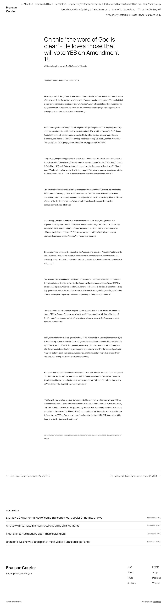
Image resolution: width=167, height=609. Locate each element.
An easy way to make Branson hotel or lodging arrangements (42, 525)
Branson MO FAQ (44, 3)
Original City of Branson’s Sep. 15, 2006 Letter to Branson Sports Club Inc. (104, 3)
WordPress (157, 602)
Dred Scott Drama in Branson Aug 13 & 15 (30, 475)
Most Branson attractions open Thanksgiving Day (36, 533)
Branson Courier (11, 9)
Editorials (83, 66)
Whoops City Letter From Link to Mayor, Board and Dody (133, 14)
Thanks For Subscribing (123, 9)
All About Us (27, 3)
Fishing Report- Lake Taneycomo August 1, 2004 (133, 475)
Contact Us (60, 3)
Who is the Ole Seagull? (149, 9)
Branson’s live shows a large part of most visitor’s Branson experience (48, 541)
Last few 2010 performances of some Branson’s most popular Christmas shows (54, 517)
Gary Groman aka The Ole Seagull (65, 66)
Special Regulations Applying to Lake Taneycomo (85, 9)
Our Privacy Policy (152, 3)
